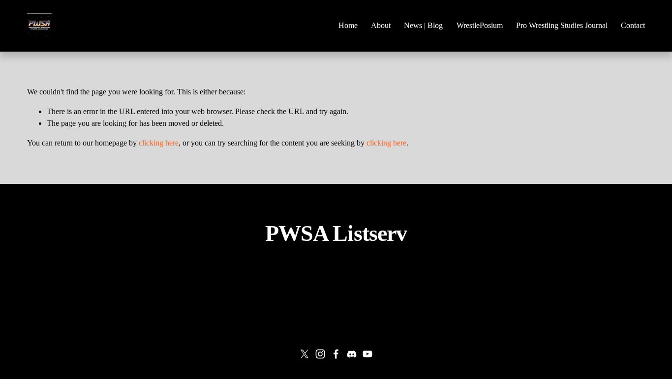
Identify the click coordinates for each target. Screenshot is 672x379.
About (381, 25)
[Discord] (352, 354)
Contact (633, 25)
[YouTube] (367, 354)
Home (348, 25)
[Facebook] (336, 354)
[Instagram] (320, 354)
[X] (304, 354)
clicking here (159, 143)
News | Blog (423, 25)
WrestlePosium (480, 25)
